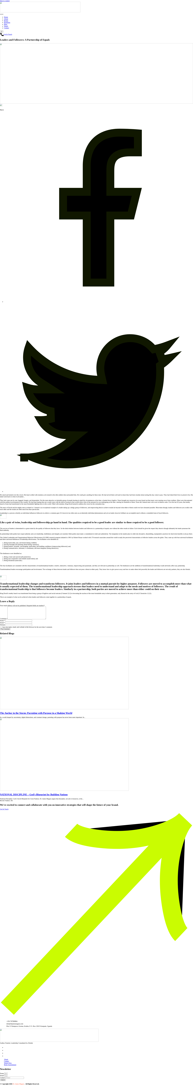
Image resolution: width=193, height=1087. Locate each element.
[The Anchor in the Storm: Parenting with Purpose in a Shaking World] (96, 673)
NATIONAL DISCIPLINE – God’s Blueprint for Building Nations (34, 794)
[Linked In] (5, 1056)
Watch (6, 26)
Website (2, 625)
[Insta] (5, 1053)
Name (2, 620)
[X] (5, 1050)
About (6, 19)
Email (2, 623)
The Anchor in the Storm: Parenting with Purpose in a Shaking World (36, 713)
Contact (6, 28)
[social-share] (98, 302)
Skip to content (5, 1)
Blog (5, 24)
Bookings (7, 22)
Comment (3, 619)
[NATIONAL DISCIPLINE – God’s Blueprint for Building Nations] (96, 754)
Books (6, 21)
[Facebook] (5, 1047)
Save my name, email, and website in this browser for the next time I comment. (27, 627)
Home (6, 17)
